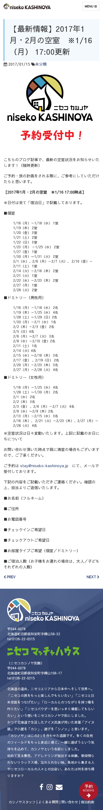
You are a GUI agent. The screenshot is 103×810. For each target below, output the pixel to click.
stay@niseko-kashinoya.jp (44, 465)
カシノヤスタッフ (22, 801)
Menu (92, 7)
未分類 (41, 64)
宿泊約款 (87, 801)
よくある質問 (48, 801)
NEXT (92, 576)
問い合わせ (69, 801)
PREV (11, 576)
